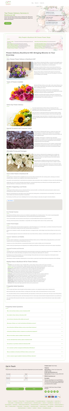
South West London (34, 406)
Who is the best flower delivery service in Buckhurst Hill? (18, 310)
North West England (35, 404)
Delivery (44, 402)
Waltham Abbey (11, 267)
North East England (58, 406)
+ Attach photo (15, 388)
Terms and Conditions (30, 401)
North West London (37, 402)
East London (26, 406)
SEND (34, 388)
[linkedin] (57, 392)
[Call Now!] (52, 367)
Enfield (9, 272)
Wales (6, 406)
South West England (44, 404)
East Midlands (50, 402)
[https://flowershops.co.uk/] (8, 2)
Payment (51, 404)
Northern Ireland (12, 406)
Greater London (43, 406)
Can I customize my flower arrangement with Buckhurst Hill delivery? (21, 347)
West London (19, 406)
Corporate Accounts (28, 402)
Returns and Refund (59, 404)
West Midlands (50, 406)
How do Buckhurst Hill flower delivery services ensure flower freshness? (21, 327)
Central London (50, 401)
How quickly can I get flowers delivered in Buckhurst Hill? (18, 343)
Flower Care (57, 402)
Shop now (8, 23)
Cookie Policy (57, 401)
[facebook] (51, 392)
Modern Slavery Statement (24, 404)
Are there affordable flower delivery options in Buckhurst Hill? (19, 339)
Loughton (9, 266)
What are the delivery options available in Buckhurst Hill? (18, 335)
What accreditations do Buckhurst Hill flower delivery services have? (21, 351)
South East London (19, 402)
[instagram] (54, 392)
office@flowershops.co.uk (52, 372)
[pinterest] (48, 392)
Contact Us (15, 401)
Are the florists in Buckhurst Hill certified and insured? (18, 319)
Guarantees (15, 404)
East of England (8, 404)
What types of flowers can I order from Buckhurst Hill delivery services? (21, 323)
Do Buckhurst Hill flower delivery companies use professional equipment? (22, 331)
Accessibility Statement (40, 401)
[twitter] (46, 392)
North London (10, 402)
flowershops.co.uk (51, 376)
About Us (9, 401)
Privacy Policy (22, 401)
